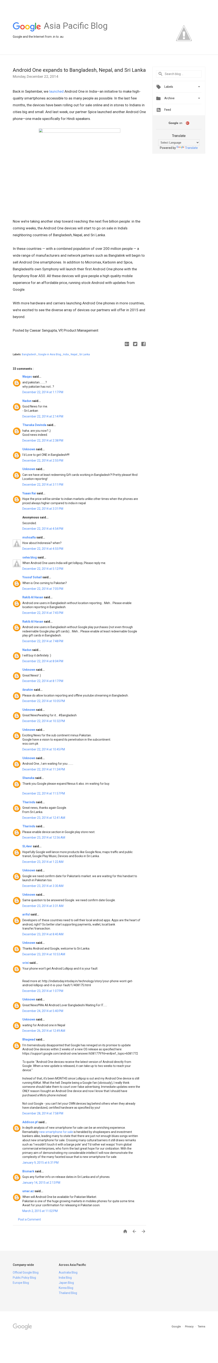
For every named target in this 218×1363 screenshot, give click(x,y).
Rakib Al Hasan (33, 597)
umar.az (28, 1191)
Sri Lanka (84, 354)
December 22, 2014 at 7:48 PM (42, 641)
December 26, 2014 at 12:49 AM (43, 1030)
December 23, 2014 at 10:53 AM (43, 954)
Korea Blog (66, 1288)
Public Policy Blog (24, 1277)
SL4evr (27, 846)
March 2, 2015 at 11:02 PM (40, 1211)
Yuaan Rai (29, 493)
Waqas (27, 376)
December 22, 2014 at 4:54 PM (42, 528)
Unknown (29, 449)
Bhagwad (29, 1039)
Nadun (27, 401)
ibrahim (28, 689)
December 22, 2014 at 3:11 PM (42, 484)
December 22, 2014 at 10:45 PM (43, 749)
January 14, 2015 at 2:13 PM (41, 1182)
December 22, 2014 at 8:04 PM (42, 661)
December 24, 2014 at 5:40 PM (42, 1011)
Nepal (74, 354)
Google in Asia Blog (50, 354)
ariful (26, 914)
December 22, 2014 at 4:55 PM (42, 548)
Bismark (28, 1171)
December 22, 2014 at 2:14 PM (42, 416)
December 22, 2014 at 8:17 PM (42, 681)
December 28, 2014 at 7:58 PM (42, 1113)
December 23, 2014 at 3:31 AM (42, 906)
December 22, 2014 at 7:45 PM (42, 613)
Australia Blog (68, 1272)
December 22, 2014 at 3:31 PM (42, 508)
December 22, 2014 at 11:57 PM (43, 793)
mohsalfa (29, 537)
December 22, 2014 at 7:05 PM (42, 588)
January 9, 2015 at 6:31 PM (40, 1162)
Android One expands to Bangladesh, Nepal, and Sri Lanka (79, 70)
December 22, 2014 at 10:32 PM (43, 721)
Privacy (189, 1326)
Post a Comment (29, 1219)
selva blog (29, 557)
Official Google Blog (26, 1272)
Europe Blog (21, 1282)
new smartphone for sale (56, 1132)
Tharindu (29, 802)
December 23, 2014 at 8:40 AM (42, 934)
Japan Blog (66, 1282)
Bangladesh (29, 354)
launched (56, 91)
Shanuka (28, 778)
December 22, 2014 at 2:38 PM (42, 440)
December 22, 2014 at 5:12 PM (42, 568)
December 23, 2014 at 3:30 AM (42, 886)
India (66, 354)
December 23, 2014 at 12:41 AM (43, 817)
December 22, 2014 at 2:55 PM (42, 460)
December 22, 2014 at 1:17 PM (42, 392)
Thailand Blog (68, 1293)
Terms (201, 1326)
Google (176, 1326)
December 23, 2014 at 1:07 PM (42, 991)
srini (25, 962)
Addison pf (30, 1122)
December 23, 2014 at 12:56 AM (43, 837)
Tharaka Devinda (34, 425)
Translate (191, 148)
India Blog (65, 1277)
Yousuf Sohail (32, 577)
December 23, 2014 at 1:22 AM (42, 862)
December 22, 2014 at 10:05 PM (43, 701)
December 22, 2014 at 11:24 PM (43, 769)
